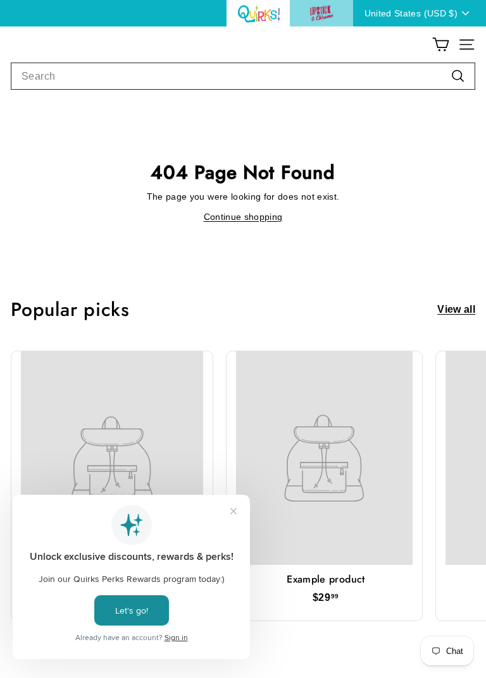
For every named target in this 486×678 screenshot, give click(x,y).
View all (456, 310)
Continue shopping (243, 217)
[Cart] (440, 44)
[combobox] (243, 76)
